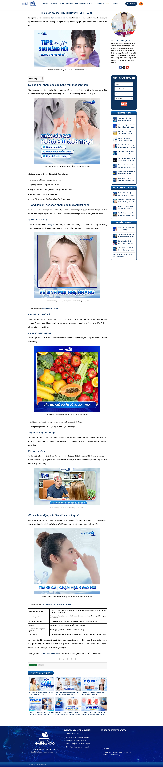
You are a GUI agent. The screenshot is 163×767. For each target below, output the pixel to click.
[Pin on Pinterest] (67, 659)
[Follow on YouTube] (127, 67)
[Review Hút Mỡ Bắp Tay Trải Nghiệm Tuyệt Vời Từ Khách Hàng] (115, 208)
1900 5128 (132, 3)
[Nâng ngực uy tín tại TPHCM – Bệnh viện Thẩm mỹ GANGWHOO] (115, 180)
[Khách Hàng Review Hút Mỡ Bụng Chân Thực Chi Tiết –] (115, 214)
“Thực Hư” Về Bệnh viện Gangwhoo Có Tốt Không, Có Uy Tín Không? (126, 153)
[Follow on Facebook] (120, 67)
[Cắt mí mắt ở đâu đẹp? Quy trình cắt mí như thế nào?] (115, 166)
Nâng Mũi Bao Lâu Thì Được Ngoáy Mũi (56, 604)
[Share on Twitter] (63, 659)
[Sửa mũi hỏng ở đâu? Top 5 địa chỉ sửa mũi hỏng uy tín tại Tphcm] (115, 126)
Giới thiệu (45, 4)
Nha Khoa (100, 4)
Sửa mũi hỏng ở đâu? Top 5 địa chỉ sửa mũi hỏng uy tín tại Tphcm (126, 126)
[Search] (141, 3)
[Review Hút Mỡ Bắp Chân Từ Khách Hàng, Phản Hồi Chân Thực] (115, 201)
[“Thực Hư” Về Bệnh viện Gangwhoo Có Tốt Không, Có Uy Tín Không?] (115, 153)
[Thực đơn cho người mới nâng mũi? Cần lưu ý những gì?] (115, 229)
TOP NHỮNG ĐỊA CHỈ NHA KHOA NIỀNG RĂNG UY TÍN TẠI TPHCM (126, 173)
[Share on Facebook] (59, 659)
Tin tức (108, 4)
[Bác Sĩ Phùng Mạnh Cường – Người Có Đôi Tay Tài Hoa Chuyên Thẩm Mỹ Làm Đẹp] (115, 140)
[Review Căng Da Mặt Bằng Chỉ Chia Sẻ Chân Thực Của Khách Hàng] (115, 194)
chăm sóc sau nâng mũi (59, 18)
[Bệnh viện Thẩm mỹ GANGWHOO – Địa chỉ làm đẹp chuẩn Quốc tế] (115, 133)
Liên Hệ (115, 4)
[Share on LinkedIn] (71, 659)
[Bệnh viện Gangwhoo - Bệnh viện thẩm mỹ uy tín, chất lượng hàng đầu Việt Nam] (29, 4)
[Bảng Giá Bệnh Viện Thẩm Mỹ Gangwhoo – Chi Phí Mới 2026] (115, 160)
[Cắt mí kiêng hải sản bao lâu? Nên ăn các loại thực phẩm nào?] (115, 236)
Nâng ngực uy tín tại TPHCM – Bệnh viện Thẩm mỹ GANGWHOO (126, 179)
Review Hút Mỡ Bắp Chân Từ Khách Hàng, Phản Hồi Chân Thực (126, 201)
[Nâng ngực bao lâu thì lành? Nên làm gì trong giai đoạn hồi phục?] (115, 249)
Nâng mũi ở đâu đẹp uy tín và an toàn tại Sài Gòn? (125, 119)
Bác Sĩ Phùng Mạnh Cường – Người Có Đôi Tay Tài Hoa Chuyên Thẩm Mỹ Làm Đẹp (126, 139)
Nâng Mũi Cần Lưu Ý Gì (50, 309)
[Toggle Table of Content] (40, 78)
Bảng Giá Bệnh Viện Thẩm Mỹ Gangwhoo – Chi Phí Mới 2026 (126, 159)
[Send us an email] (124, 67)
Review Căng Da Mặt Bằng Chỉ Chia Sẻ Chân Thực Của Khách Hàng (125, 194)
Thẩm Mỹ (54, 4)
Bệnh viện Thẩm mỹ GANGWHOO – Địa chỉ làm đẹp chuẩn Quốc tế (126, 133)
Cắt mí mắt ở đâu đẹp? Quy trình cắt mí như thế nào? (126, 166)
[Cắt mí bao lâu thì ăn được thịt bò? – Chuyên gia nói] (115, 242)
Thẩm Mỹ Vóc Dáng (66, 4)
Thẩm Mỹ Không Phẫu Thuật (85, 4)
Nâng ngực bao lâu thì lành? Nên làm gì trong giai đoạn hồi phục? (125, 249)
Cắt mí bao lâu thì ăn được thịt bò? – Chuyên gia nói (125, 242)
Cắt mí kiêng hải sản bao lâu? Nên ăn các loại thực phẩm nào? (126, 236)
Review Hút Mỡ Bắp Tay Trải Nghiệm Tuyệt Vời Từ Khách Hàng (126, 207)
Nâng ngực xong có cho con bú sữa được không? (123, 256)
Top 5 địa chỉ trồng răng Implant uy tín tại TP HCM (126, 146)
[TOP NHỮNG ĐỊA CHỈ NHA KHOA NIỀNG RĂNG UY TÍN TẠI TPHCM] (115, 173)
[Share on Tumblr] (75, 659)
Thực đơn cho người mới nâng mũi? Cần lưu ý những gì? (126, 229)
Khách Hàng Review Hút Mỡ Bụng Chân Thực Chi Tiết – (126, 214)
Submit (124, 104)
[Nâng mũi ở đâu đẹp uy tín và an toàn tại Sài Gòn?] (115, 119)
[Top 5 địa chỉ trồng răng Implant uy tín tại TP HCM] (115, 146)
